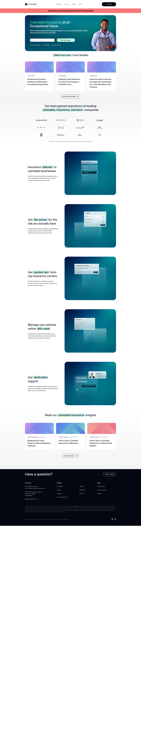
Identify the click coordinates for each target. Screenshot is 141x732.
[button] (59, 4)
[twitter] (112, 519)
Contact (81, 493)
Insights (59, 490)
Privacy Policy (101, 486)
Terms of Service (101, 490)
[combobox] (42, 40)
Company (59, 493)
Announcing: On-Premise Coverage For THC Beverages (70, 11)
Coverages (60, 486)
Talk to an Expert (109, 474)
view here (76, 506)
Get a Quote (109, 4)
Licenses (99, 493)
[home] (31, 4)
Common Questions (62, 497)
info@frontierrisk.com (31, 499)
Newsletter (82, 490)
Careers (81, 486)
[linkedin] (115, 519)
